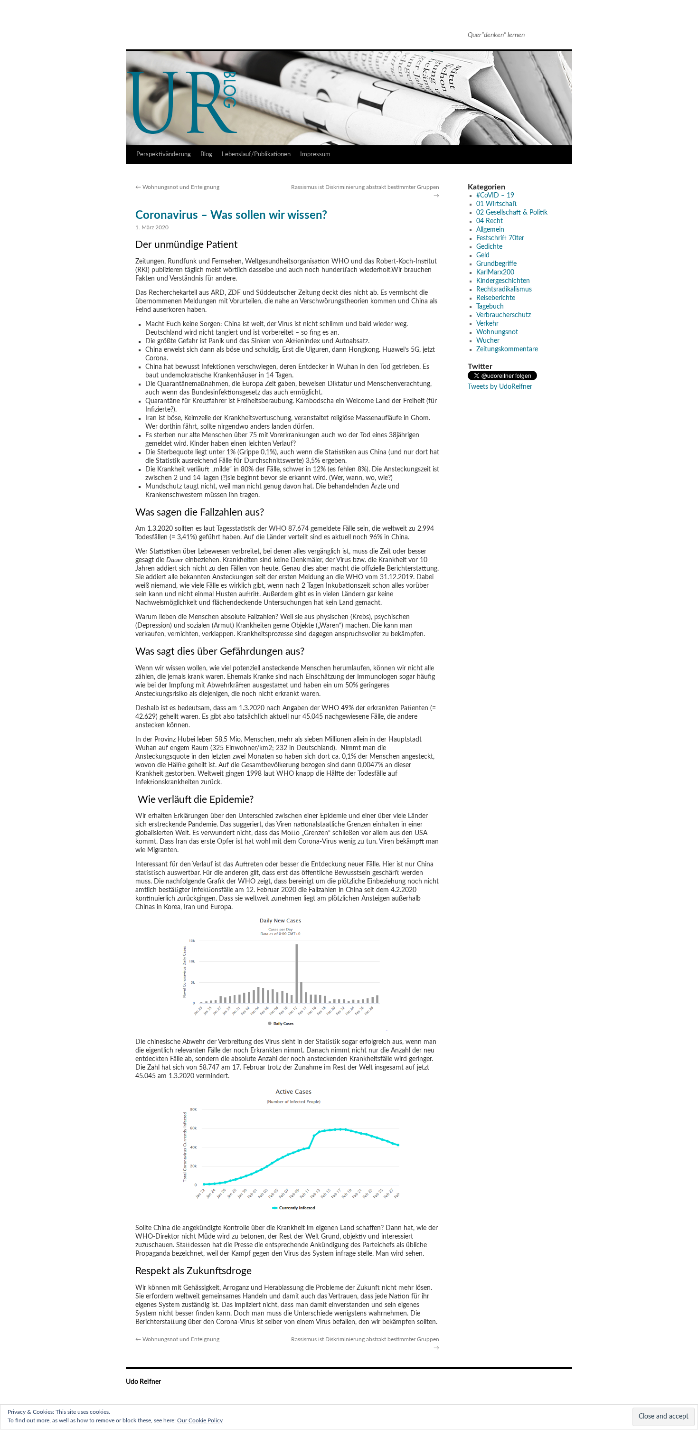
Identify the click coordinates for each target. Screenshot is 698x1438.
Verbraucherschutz (503, 315)
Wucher (488, 341)
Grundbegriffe (496, 264)
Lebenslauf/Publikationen (256, 154)
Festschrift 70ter (500, 238)
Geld (483, 255)
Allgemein (490, 229)
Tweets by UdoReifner (500, 387)
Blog (206, 154)
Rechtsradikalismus (504, 289)
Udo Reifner (163, 32)
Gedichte (489, 247)
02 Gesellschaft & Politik (511, 212)
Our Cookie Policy (200, 1420)
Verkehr (487, 323)
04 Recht (489, 221)
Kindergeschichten (503, 281)
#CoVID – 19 (495, 195)
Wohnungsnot (497, 332)
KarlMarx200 (495, 272)
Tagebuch (490, 306)
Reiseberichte (495, 298)
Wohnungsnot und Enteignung (177, 187)
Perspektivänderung (163, 154)
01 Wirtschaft (496, 204)
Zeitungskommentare (507, 349)
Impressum (315, 154)
